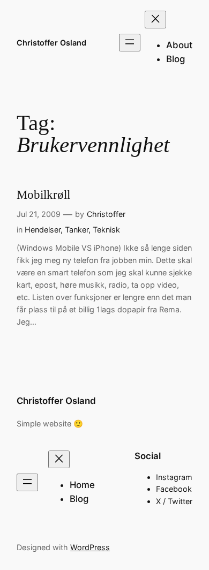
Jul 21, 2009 (39, 214)
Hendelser (43, 229)
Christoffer (106, 214)
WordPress (90, 547)
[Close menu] (155, 19)
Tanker (76, 229)
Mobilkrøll (43, 194)
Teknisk (106, 229)
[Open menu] (129, 42)
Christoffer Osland (51, 42)
